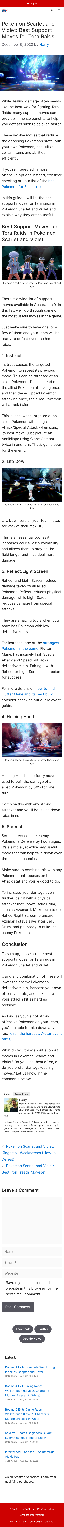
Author (7, 1094)
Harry (23, 1100)
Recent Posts (21, 1094)
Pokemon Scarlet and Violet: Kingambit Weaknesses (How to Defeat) (29, 1152)
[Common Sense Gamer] (5, 10)
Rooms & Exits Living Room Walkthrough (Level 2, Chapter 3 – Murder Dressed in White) (28, 1390)
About (13, 1509)
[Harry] (11, 1111)
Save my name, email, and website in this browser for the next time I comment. (32, 1288)
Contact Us (27, 1509)
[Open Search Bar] (52, 10)
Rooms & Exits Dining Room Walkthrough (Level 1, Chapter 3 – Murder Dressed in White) (28, 1414)
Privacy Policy (45, 1509)
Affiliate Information (32, 1514)
